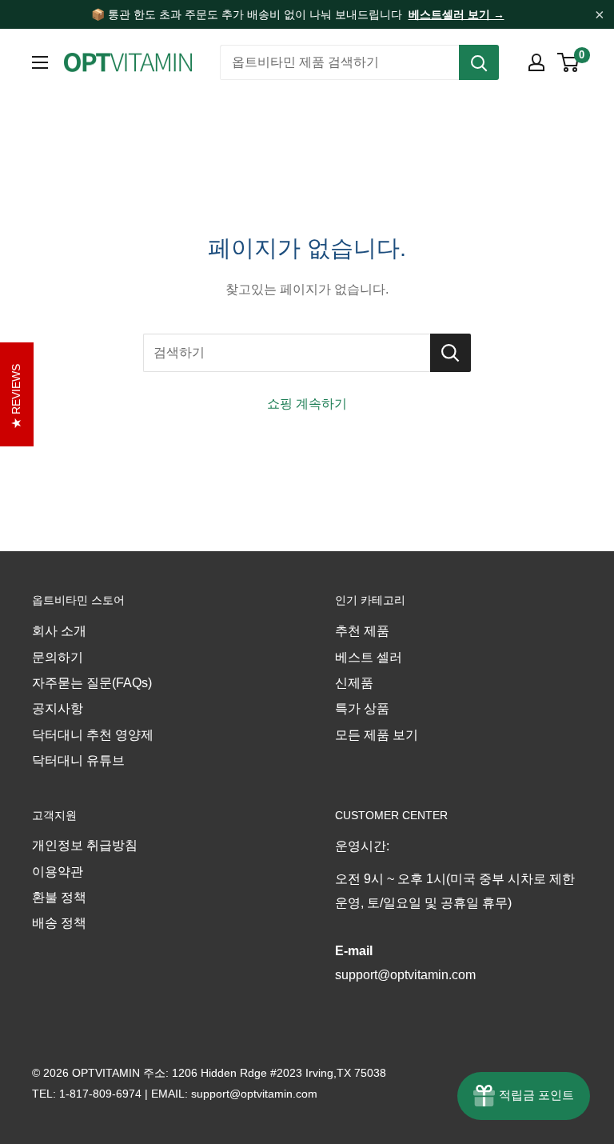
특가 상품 (362, 708)
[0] (569, 62)
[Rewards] (523, 1096)
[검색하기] (450, 353)
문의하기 (57, 657)
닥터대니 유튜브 (78, 760)
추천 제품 (362, 631)
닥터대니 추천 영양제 (93, 735)
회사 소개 (59, 631)
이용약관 (57, 871)
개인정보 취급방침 (85, 845)
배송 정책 (59, 923)
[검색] (479, 62)
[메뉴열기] (40, 62)
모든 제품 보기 (376, 735)
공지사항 (57, 708)
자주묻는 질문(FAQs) (92, 683)
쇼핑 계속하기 (307, 403)
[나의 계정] (536, 62)
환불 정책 (59, 897)
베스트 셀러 (368, 657)
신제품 (354, 683)
